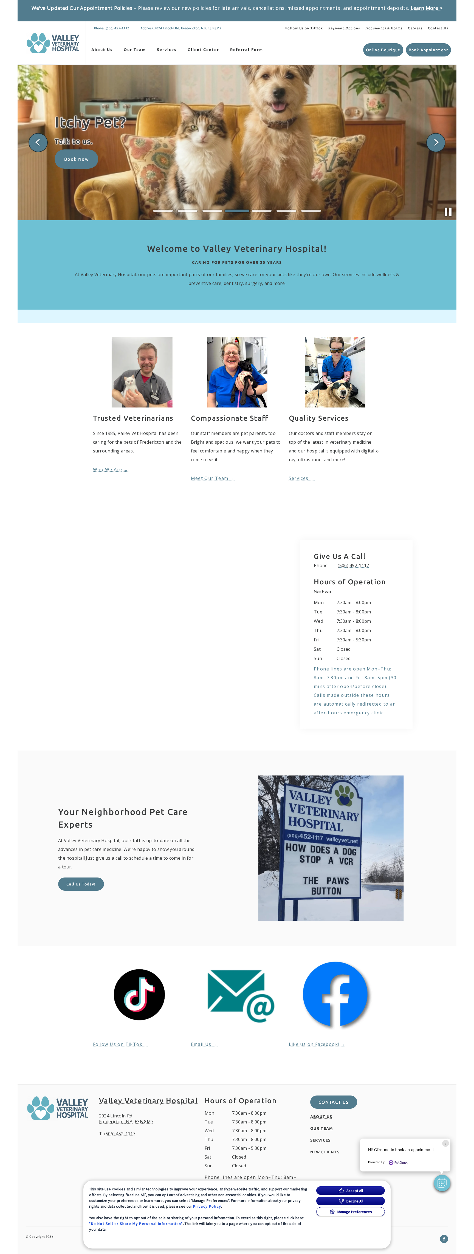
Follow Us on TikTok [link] (304, 28)
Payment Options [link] (344, 28)
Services (167, 49)
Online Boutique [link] (383, 50)
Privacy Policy (207, 1206)
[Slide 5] (261, 211)
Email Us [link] (201, 1044)
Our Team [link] (135, 49)
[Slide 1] (163, 211)
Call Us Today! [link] (81, 884)
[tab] (324, 591)
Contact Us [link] (438, 28)
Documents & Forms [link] (383, 28)
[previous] (38, 142)
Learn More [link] (77, 174)
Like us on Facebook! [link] (314, 1044)
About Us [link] (102, 49)
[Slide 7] (311, 211)
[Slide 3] (212, 211)
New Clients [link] (325, 1152)
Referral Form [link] (246, 49)
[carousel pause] (448, 212)
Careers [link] (415, 28)
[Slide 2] (188, 211)
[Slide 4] (237, 211)
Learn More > (426, 8)
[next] (435, 142)
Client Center (203, 49)
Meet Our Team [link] (209, 478)
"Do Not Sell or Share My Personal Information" (136, 1223)
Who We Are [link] (107, 469)
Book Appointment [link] (428, 50)
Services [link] (299, 478)
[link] (53, 43)
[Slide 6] (286, 211)
